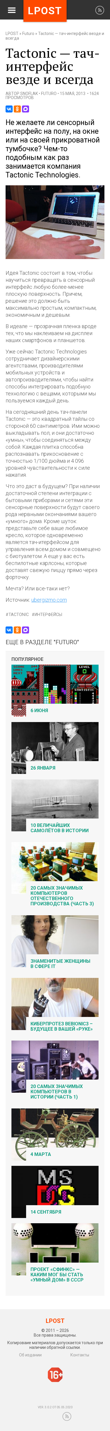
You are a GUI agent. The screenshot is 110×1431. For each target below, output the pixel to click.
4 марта (41, 1154)
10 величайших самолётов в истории (60, 828)
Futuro (28, 33)
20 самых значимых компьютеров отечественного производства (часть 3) (62, 896)
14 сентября (46, 1212)
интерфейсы (48, 614)
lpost (45, 11)
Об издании (30, 1355)
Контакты (79, 1355)
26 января (43, 768)
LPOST (12, 33)
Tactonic (19, 614)
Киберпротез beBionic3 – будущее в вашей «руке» (62, 1026)
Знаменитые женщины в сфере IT (60, 963)
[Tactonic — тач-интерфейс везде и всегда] (55, 257)
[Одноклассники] (17, 108)
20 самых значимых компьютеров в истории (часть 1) (57, 1092)
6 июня (39, 710)
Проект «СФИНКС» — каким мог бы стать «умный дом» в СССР (57, 1275)
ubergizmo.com (49, 600)
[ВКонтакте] (9, 108)
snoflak (29, 93)
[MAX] (25, 108)
